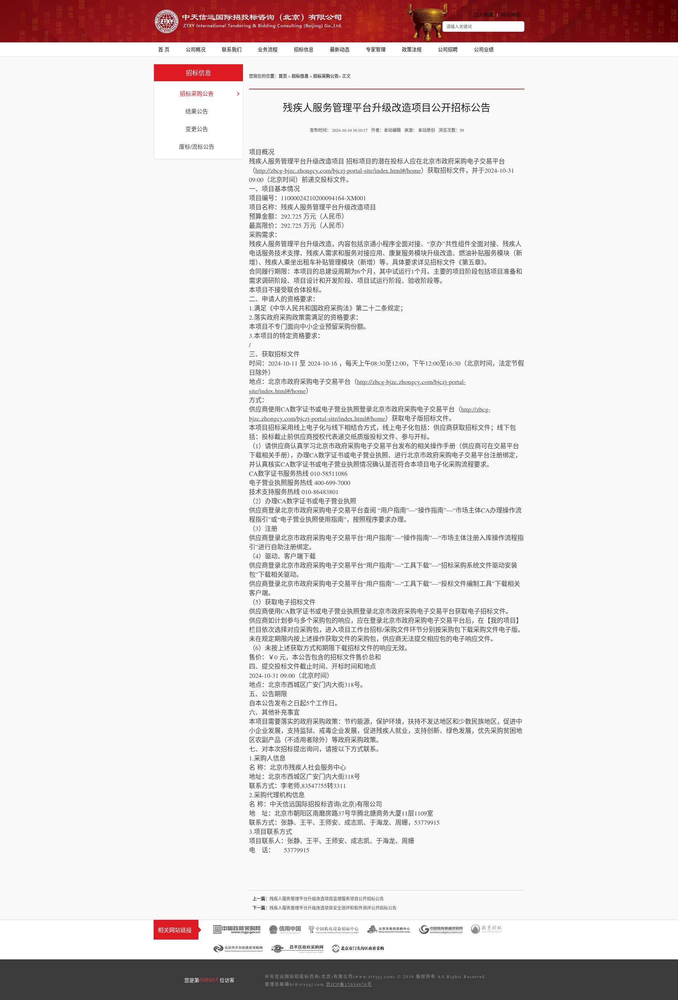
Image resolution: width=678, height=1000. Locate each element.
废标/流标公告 (196, 146)
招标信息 (300, 76)
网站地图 (511, 14)
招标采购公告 (197, 93)
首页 (283, 76)
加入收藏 (483, 14)
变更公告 (196, 128)
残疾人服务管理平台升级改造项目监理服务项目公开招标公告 (326, 898)
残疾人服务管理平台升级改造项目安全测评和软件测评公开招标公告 (333, 908)
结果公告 (196, 111)
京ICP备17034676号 (349, 984)
